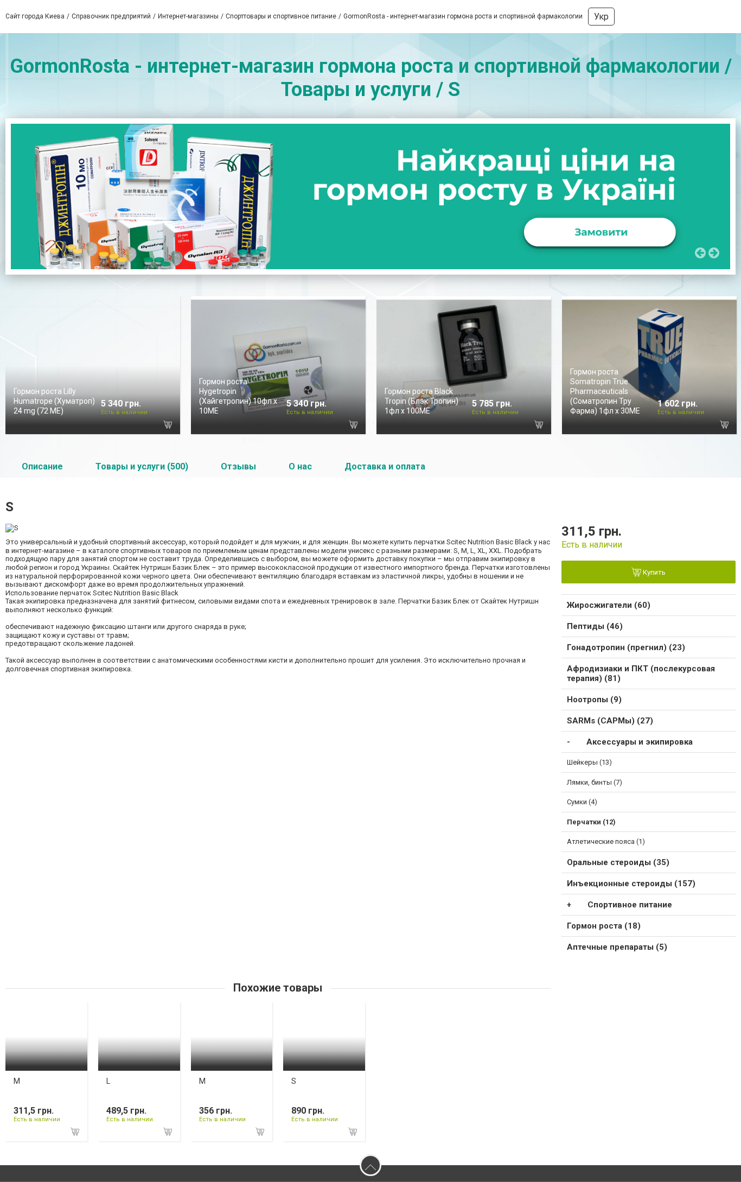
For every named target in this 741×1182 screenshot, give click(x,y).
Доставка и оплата (384, 466)
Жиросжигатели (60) (608, 605)
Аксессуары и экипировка (639, 742)
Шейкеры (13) (589, 762)
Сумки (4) (582, 802)
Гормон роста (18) (604, 926)
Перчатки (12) (591, 822)
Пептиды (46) (595, 626)
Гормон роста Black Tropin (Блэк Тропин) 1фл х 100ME (421, 401)
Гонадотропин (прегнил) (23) (626, 647)
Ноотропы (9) (594, 699)
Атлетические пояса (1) (606, 841)
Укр (601, 16)
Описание (42, 466)
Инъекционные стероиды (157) (631, 883)
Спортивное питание (629, 905)
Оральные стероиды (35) (618, 862)
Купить (653, 573)
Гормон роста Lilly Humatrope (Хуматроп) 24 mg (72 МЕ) (54, 401)
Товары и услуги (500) (141, 466)
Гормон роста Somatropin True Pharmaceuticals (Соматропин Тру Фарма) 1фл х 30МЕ (605, 391)
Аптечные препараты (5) (617, 947)
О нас (300, 466)
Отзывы (238, 466)
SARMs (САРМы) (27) (610, 721)
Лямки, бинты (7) (594, 782)
